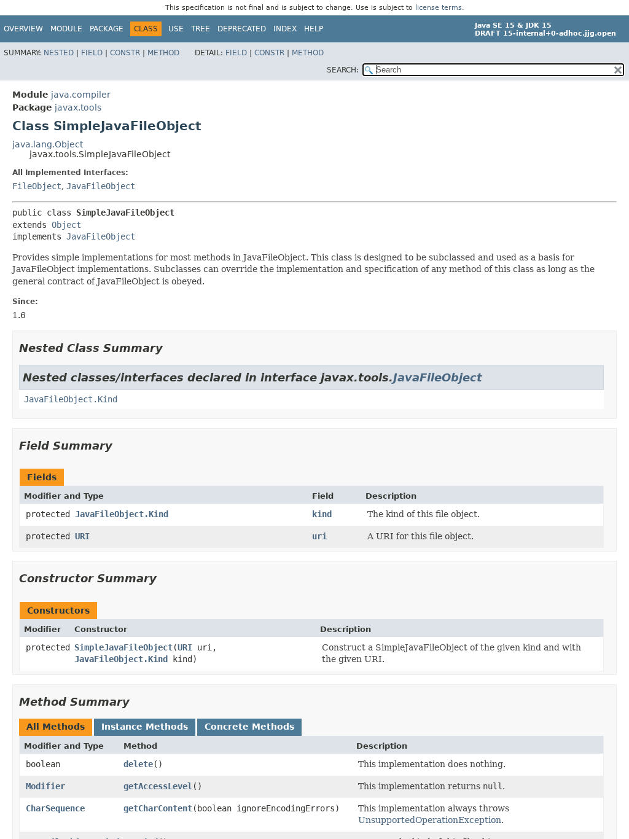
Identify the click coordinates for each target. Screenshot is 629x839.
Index (285, 29)
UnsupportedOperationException (429, 820)
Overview (23, 29)
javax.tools (78, 107)
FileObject (36, 186)
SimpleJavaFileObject (123, 647)
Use (176, 29)
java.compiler (81, 95)
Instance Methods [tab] (144, 727)
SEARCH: (343, 70)
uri (319, 536)
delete (138, 764)
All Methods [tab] (55, 727)
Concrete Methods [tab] (249, 727)
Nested (59, 53)
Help (313, 29)
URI (82, 536)
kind (322, 514)
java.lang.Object (47, 144)
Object (66, 225)
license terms (438, 8)
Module (66, 29)
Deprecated (241, 29)
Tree (200, 29)
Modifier (45, 786)
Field (92, 53)
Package (106, 29)
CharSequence (55, 808)
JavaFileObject (100, 186)
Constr (125, 53)
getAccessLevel (157, 786)
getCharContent (157, 808)
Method (163, 53)
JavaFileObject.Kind (70, 399)
